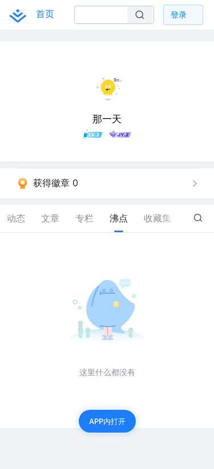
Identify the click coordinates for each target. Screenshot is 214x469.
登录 (179, 14)
